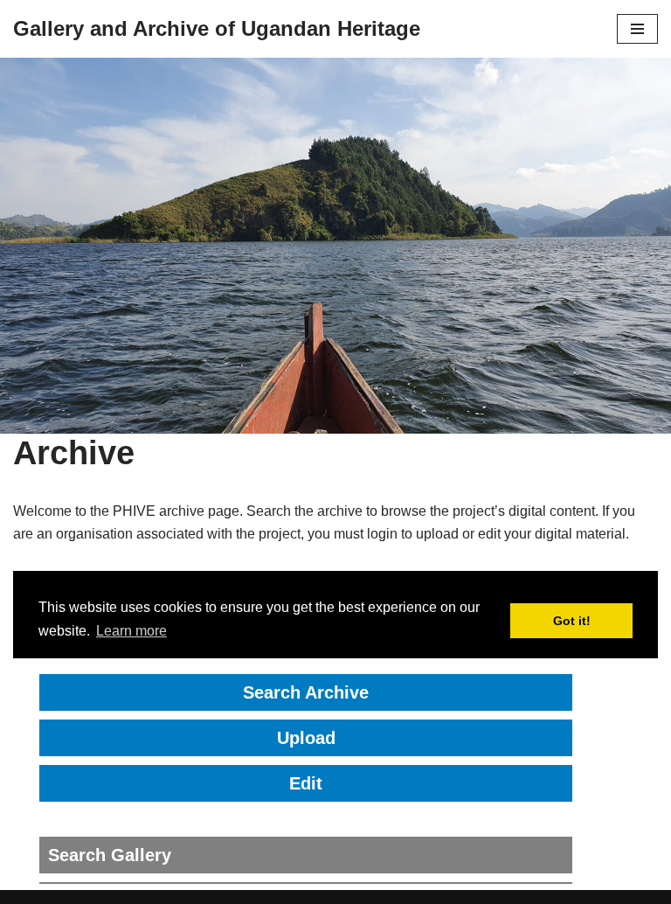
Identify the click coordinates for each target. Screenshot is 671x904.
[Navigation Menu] (637, 29)
